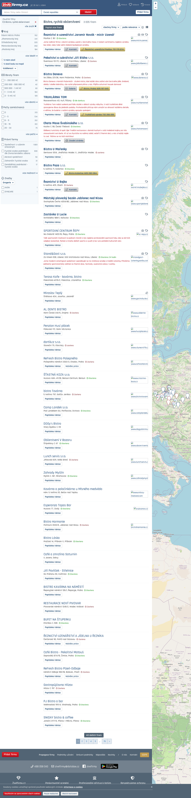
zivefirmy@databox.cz (67, 766)
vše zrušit (29, 26)
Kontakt (73, 49)
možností (28, 173)
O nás (124, 754)
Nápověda (100, 754)
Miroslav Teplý (53, 293)
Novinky (111, 754)
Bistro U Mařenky (55, 149)
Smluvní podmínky (84, 754)
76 (105, 741)
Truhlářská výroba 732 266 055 (99, 114)
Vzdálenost (8, 68)
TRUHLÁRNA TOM (55, 97)
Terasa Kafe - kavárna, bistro (62, 277)
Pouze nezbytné (51, 793)
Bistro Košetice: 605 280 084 (82, 173)
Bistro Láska (52, 538)
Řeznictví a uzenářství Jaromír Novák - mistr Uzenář (79, 35)
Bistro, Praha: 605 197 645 (95, 88)
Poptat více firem (53, 27)
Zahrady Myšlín (54, 472)
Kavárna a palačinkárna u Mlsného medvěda (73, 489)
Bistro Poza (54, 165)
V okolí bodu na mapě (14, 63)
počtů (30, 134)
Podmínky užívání (65, 754)
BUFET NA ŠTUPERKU (57, 619)
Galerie (71, 88)
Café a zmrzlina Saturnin (60, 554)
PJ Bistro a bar (53, 701)
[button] (122, 4)
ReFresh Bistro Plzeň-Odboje (62, 668)
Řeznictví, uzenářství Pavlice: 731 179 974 (104, 49)
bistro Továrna (53, 391)
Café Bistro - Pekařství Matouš (64, 652)
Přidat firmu (143, 12)
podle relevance (130, 27)
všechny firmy (110, 27)
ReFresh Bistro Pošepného (60, 358)
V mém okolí (9, 59)
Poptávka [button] (53, 49)
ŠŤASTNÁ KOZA (57, 374)
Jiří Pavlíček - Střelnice (58, 570)
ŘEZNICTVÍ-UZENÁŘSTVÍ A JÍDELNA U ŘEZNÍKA (74, 636)
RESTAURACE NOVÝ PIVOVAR (62, 603)
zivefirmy (92, 766)
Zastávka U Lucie (55, 214)
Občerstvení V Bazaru (58, 440)
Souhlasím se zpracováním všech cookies (22, 793)
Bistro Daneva (53, 74)
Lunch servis (55, 456)
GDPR (144, 754)
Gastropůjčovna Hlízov (58, 685)
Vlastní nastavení (69, 793)
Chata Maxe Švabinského (63, 123)
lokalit (30, 55)
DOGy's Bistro (52, 423)
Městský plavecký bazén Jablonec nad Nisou (73, 198)
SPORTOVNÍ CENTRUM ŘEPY (62, 231)
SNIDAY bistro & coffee (58, 717)
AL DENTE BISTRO (55, 309)
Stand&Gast (55, 254)
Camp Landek (56, 407)
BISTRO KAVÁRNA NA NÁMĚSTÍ (64, 587)
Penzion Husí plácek (57, 326)
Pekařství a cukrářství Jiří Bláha (69, 58)
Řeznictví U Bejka (55, 182)
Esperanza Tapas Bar (57, 505)
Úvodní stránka (76, 140)
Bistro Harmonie (54, 521)
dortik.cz (52, 342)
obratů (30, 102)
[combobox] (21, 12)
